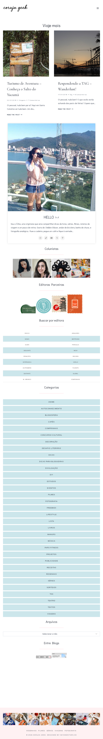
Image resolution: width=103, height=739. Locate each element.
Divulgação (51, 468)
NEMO (27, 339)
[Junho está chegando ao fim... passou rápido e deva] (58, 719)
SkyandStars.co (68, 735)
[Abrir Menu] (97, 8)
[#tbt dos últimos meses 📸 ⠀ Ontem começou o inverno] (70, 719)
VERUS (75, 362)
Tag (71, 94)
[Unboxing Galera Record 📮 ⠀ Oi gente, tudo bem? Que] (45, 719)
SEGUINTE (27, 350)
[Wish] (43, 305)
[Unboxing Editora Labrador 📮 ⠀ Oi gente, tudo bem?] (21, 719)
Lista (51, 521)
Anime (51, 402)
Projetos (51, 554)
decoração (51, 442)
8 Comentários (81, 94)
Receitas (51, 567)
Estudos (51, 481)
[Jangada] (74, 303)
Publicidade (51, 561)
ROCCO (27, 333)
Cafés (51, 422)
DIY (51, 475)
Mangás (51, 534)
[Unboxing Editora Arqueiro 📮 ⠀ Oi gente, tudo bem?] (33, 719)
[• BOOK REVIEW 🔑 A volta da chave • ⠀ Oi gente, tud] (82, 719)
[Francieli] (61, 268)
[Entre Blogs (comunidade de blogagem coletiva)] (59, 655)
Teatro (51, 601)
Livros (51, 528)
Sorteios (51, 587)
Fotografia (51, 501)
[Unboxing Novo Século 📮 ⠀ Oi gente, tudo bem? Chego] (94, 719)
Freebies (51, 508)
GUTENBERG (27, 368)
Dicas (52, 455)
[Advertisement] (51, 679)
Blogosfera (51, 415)
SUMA (27, 345)
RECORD (76, 356)
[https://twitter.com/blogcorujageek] (57, 238)
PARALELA (75, 345)
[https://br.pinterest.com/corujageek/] (62, 238)
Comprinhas (51, 428)
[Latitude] (28, 308)
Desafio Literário (51, 448)
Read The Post (14, 115)
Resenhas (51, 574)
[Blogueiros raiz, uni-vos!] (43, 657)
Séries (51, 581)
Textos (51, 607)
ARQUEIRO (75, 333)
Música (51, 541)
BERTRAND (75, 339)
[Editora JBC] (59, 303)
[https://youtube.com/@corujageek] (51, 238)
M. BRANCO (27, 379)
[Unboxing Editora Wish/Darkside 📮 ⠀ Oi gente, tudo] (9, 719)
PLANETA (76, 368)
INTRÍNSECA (27, 362)
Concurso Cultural (51, 435)
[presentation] (26, 53)
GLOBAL (75, 373)
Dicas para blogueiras (51, 461)
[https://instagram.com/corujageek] (40, 238)
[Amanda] (41, 268)
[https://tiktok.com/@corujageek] (46, 238)
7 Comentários (34, 100)
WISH (76, 350)
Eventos (51, 488)
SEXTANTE (27, 373)
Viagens (22, 100)
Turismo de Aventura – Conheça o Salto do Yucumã (24, 89)
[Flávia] (22, 268)
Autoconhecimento (51, 409)
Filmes (51, 495)
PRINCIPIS (27, 356)
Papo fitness (51, 548)
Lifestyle (51, 514)
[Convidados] (80, 268)
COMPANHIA (75, 379)
